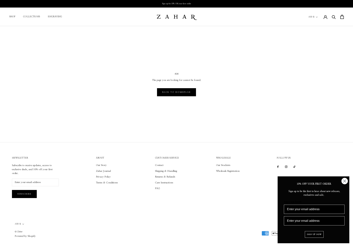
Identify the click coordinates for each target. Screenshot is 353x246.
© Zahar (18, 232)
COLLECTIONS (31, 16)
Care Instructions (164, 183)
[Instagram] (286, 166)
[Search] (334, 17)
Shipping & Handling (166, 171)
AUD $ (311, 17)
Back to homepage (176, 92)
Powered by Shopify (25, 236)
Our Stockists (223, 165)
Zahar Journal (103, 171)
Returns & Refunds (165, 177)
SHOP (12, 16)
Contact (159, 165)
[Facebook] (278, 166)
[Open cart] (342, 17)
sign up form (293, 201)
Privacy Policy (103, 177)
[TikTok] (294, 166)
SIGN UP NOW (314, 234)
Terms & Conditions (107, 183)
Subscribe (24, 194)
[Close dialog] (344, 181)
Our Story (101, 165)
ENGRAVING (55, 16)
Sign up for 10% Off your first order (176, 4)
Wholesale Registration (228, 171)
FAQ (157, 188)
